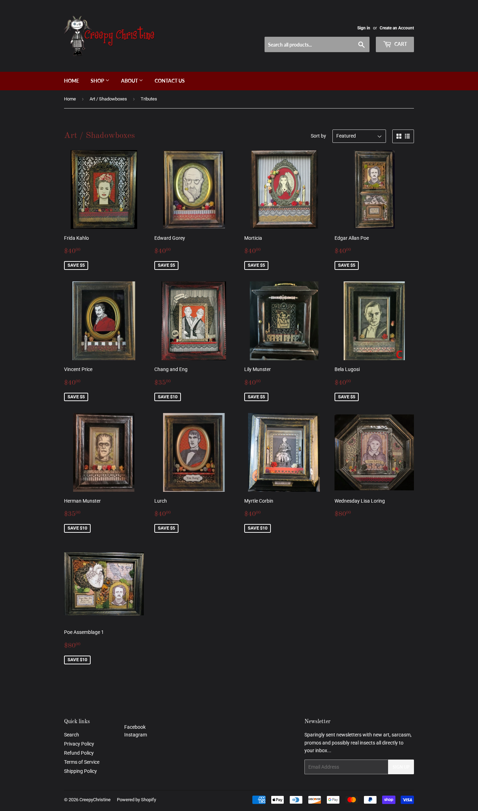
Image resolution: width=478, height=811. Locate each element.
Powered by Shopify (136, 799)
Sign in (363, 28)
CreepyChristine (95, 799)
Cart (400, 44)
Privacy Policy (79, 744)
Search (71, 734)
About (130, 81)
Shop (98, 81)
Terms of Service (81, 762)
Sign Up (401, 767)
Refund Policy (79, 753)
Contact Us (170, 81)
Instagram (135, 734)
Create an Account (397, 28)
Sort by (318, 136)
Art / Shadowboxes (108, 99)
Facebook (135, 727)
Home (71, 81)
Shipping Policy (80, 771)
